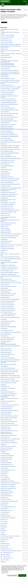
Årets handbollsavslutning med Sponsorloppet (9, 109)
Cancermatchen (3, 444)
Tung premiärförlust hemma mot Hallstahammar (9, 70)
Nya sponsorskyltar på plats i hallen (7, 302)
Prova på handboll (4, 328)
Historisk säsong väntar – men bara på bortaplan (10, 380)
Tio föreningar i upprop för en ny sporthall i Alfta (10, 404)
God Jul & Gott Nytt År (5, 477)
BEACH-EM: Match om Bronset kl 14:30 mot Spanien (10, 149)
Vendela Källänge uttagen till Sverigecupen (8, 66)
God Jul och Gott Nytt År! (5, 545)
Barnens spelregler (4, 475)
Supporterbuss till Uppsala (6, 414)
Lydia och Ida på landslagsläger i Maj (7, 108)
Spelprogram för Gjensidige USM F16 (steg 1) (9, 180)
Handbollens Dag (4, 390)
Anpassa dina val (4, 572)
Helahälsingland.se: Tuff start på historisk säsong (10, 375)
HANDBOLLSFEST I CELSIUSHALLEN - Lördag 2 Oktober (11, 244)
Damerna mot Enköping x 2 (6, 173)
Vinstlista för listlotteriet (5, 356)
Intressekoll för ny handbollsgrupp (7, 306)
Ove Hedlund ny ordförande (6, 348)
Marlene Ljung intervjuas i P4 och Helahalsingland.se (10, 438)
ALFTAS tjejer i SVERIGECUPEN (6, 131)
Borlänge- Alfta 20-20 (4, 508)
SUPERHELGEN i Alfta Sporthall (6, 115)
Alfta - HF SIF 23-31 (4, 523)
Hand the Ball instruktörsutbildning (7, 165)
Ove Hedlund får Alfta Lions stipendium (8, 517)
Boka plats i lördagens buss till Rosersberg (9, 417)
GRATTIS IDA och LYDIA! (5, 243)
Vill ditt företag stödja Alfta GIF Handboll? (8, 382)
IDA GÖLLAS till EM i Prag (5, 213)
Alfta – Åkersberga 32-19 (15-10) (7, 558)
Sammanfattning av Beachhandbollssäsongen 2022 (10, 184)
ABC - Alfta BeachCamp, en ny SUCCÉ (8, 160)
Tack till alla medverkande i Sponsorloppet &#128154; (11, 142)
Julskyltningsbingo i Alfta (5, 426)
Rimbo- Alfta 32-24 (4, 504)
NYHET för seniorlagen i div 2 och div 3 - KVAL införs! (10, 80)
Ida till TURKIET (3, 167)
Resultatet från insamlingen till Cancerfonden (9, 430)
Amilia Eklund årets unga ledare (6, 459)
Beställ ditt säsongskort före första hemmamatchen (10, 377)
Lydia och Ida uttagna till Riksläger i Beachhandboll (10, 256)
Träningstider (3, 534)
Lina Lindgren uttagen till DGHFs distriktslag (9, 442)
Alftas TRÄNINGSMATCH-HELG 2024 (7, 78)
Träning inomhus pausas (5, 291)
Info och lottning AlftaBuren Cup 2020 (8, 337)
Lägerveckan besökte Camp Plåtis (7, 270)
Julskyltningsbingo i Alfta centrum (7, 176)
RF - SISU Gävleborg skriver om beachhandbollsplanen (11, 332)
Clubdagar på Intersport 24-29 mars (7, 295)
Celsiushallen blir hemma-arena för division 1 (9, 268)
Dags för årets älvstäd (5, 76)
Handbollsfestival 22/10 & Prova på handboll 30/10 (10, 482)
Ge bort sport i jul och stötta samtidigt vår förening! (10, 317)
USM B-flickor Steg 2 (4, 547)
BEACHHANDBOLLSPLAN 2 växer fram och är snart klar (11, 282)
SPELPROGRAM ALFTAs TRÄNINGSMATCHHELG (10, 136)
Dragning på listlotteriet (5, 228)
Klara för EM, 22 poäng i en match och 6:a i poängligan (11, 86)
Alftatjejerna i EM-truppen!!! (6, 232)
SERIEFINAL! (3, 541)
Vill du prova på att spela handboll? (7, 182)
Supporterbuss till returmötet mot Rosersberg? (9, 425)
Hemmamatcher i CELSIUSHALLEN (7, 132)
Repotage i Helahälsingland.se (6, 412)
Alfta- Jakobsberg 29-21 (5, 512)
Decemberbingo (4, 319)
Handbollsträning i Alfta (5, 386)
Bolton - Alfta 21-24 (4, 521)
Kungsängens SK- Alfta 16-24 (6, 515)
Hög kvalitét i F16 (4, 250)
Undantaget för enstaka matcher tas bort (8, 301)
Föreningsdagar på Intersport (6, 334)
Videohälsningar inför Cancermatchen (8, 440)
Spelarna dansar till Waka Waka (6, 495)
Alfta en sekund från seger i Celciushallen (8, 364)
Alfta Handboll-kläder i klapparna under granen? (10, 369)
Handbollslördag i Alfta (5, 175)
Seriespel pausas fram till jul (6, 323)
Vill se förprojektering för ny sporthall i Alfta (9, 393)
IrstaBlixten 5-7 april (4, 403)
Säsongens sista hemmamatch (6, 169)
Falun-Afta (2, 532)
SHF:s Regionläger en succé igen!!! (7, 162)
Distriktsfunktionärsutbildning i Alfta (7, 373)
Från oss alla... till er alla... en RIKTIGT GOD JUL (9, 117)
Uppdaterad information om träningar (8, 315)
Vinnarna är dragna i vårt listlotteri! (7, 42)
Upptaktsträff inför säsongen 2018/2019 (8, 446)
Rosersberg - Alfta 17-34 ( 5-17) (6, 548)
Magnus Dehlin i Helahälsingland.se (7, 339)
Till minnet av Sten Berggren (6, 230)
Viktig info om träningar (5, 324)
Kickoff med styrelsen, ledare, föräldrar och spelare (10, 536)
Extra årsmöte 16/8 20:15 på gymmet (7, 35)
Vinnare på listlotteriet (5, 111)
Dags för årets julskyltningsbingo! (7, 119)
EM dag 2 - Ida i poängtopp (6, 154)
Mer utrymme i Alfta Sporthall (6, 57)
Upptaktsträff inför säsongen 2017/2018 (8, 488)
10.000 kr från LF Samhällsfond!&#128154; (8, 274)
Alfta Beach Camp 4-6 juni (5, 215)
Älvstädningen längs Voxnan (6, 449)
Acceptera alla (22, 575)
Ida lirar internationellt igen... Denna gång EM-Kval (10, 88)
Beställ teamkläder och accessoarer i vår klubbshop (10, 359)
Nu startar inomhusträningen (6, 138)
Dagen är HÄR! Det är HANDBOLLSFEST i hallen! (9, 113)
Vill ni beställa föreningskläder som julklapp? (9, 120)
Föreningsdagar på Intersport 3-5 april (8, 470)
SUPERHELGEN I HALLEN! (5, 68)
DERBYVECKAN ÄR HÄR (5, 122)
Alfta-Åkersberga (4, 526)
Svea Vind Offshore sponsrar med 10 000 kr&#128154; (11, 233)
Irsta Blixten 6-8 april (4, 468)
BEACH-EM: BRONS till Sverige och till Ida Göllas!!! (10, 147)
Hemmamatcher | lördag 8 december (7, 423)
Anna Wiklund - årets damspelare (7, 537)
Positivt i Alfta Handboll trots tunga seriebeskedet (10, 299)
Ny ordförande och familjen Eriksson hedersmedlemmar (11, 158)
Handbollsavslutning (4, 539)
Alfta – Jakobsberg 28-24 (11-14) (7, 552)
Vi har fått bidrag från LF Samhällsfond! (8, 321)
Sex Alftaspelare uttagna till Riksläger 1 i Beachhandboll (11, 53)
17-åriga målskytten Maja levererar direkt (8, 506)
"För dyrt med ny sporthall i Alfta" (7, 330)
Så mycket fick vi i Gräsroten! (6, 428)
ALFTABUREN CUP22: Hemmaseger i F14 (8, 192)
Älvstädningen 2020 (4, 335)
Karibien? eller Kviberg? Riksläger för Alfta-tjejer (9, 235)
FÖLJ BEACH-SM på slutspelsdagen (7, 92)
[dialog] (14, 570)
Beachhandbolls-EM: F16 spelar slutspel (8, 202)
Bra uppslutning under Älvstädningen (7, 248)
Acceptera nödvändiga (12, 575)
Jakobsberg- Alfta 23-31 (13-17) (7, 510)
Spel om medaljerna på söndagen (7, 151)
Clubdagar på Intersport (5, 55)
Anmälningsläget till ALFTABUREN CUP (8, 204)
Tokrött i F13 (3, 252)
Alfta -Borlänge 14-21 (4, 514)
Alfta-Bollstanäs (4, 530)
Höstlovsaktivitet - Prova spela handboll (8, 484)
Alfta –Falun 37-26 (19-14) (5, 556)
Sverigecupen (3, 561)
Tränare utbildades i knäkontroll (6, 241)
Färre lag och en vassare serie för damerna (8, 286)
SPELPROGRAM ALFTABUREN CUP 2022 (8, 196)
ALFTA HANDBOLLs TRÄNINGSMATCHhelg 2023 (10, 153)
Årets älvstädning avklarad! (6, 186)
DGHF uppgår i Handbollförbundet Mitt (8, 310)
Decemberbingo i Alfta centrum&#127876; (8, 237)
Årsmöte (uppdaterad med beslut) (7, 492)
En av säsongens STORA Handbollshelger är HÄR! (10, 72)
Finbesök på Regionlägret (5, 260)
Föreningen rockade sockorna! (6, 40)
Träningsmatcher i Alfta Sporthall (7, 448)
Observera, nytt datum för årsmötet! (7, 37)
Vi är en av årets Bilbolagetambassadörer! (8, 313)
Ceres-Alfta (3, 528)
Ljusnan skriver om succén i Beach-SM (8, 90)
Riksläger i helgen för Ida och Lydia (7, 246)
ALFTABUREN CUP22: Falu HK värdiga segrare (9, 194)
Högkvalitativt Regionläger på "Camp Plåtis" (9, 100)
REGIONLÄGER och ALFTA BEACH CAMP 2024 (9, 104)
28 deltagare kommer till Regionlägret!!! (8, 265)
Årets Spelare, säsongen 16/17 (6, 499)
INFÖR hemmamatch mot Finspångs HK (8, 124)
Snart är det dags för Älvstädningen (7, 140)
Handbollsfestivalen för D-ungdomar (7, 481)
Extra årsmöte (3, 59)
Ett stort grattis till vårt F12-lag (6, 408)
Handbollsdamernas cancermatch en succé (9, 435)
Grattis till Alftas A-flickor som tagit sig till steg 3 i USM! (11, 550)
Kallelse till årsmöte (4, 460)
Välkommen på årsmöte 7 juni (6, 38)
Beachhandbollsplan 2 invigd (6, 279)
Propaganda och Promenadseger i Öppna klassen (10, 272)
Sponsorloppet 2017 (4, 497)
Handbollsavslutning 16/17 (6, 493)
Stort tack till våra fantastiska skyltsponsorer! (9, 421)
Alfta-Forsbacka (4, 525)
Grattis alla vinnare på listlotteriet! (7, 406)
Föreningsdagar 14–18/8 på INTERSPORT (8, 388)
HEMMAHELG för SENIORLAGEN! (7, 126)
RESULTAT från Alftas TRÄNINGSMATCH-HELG (9, 134)
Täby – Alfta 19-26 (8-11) (5, 559)
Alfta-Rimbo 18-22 (4, 519)
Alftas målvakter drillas (5, 543)
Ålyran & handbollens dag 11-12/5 (7, 464)
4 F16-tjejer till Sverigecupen (6, 224)
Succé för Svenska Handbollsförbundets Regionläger (11, 258)
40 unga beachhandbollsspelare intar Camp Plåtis (10, 209)
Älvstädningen (3, 384)
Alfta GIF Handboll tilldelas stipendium (8, 368)
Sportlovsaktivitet (4, 473)
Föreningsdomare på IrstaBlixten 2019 (8, 391)
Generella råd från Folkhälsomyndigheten (8, 326)
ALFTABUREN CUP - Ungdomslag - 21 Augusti (9, 267)
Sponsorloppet (3, 143)
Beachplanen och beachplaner (6, 290)
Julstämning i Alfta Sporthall (6, 419)
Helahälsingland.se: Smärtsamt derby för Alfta (9, 371)
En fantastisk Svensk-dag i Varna (7, 85)
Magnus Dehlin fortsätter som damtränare (8, 293)
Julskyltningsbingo (4, 239)
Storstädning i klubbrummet (6, 341)
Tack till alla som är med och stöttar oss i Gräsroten (10, 178)
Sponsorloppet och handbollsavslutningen (9, 211)
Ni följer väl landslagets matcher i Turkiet (8, 156)
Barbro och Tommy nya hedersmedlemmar (8, 280)
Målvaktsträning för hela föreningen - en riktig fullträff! (11, 44)
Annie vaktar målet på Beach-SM (7, 94)
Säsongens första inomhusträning (7, 455)
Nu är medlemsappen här (5, 453)
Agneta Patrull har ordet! (5, 437)
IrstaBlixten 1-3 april (4, 226)
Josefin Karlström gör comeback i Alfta (8, 486)
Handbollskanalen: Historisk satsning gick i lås (9, 410)
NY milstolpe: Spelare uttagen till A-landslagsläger (10, 145)
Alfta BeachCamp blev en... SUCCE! (7, 208)
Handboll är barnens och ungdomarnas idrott (9, 501)
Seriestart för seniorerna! (5, 554)
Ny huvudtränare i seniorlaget (6, 462)
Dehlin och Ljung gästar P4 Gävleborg (8, 379)
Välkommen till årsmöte (5, 106)
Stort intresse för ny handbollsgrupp (7, 304)
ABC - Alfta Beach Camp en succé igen (8, 98)
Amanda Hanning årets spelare (6, 457)
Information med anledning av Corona (8, 354)
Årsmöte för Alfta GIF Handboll (6, 350)
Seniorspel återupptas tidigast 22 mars (8, 308)
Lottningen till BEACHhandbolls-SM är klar (8, 102)
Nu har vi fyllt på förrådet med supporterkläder (9, 415)
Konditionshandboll (4, 288)
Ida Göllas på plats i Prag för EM (7, 206)
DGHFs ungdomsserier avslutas (6, 312)
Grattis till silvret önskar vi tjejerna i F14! (8, 401)
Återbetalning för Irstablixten (6, 352)
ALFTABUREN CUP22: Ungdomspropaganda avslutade (11, 187)
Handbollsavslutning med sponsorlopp (8, 222)
